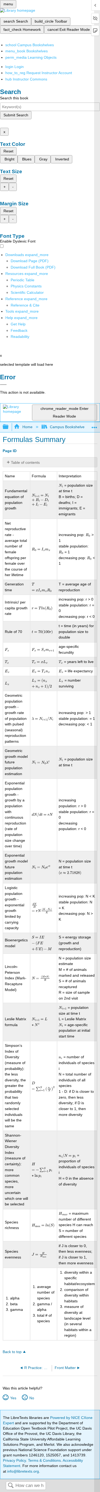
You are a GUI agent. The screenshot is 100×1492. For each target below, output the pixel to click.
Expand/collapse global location (94, 425)
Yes (13, 1398)
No (31, 1398)
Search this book (14, 98)
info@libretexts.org (22, 1471)
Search (10, 1486)
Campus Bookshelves (68, 427)
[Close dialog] (3, 384)
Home (27, 427)
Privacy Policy (14, 1460)
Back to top (12, 1352)
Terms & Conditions (44, 1460)
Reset (8, 151)
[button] (19, 330)
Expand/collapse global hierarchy (9, 427)
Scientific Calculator (27, 292)
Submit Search (15, 115)
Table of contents (25, 462)
